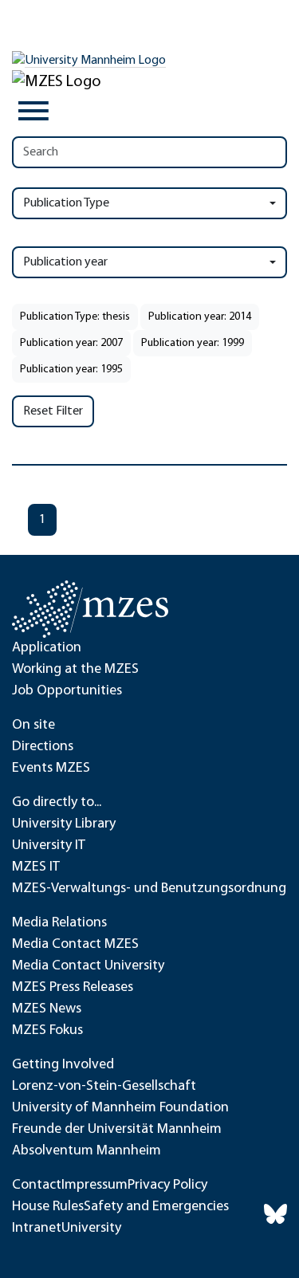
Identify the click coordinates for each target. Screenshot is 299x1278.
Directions (42, 747)
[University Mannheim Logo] (89, 60)
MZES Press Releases (72, 988)
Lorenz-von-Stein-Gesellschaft (104, 1086)
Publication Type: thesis (75, 317)
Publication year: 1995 (71, 370)
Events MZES (51, 768)
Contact (36, 1185)
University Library (64, 824)
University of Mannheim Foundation (120, 1108)
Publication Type (66, 203)
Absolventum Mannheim (86, 1151)
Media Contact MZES (75, 945)
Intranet (36, 1228)
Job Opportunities (67, 691)
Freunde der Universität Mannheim (117, 1130)
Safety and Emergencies (156, 1207)
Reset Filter (53, 411)
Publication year (65, 262)
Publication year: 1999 (192, 343)
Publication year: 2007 (71, 343)
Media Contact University (88, 966)
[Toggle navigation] (33, 110)
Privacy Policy (167, 1185)
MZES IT (36, 867)
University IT (48, 846)
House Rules (48, 1207)
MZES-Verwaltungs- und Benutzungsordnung (149, 889)
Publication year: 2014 (199, 317)
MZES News (46, 1009)
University (91, 1228)
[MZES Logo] (56, 82)
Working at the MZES (75, 670)
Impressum (94, 1185)
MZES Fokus (47, 1031)
